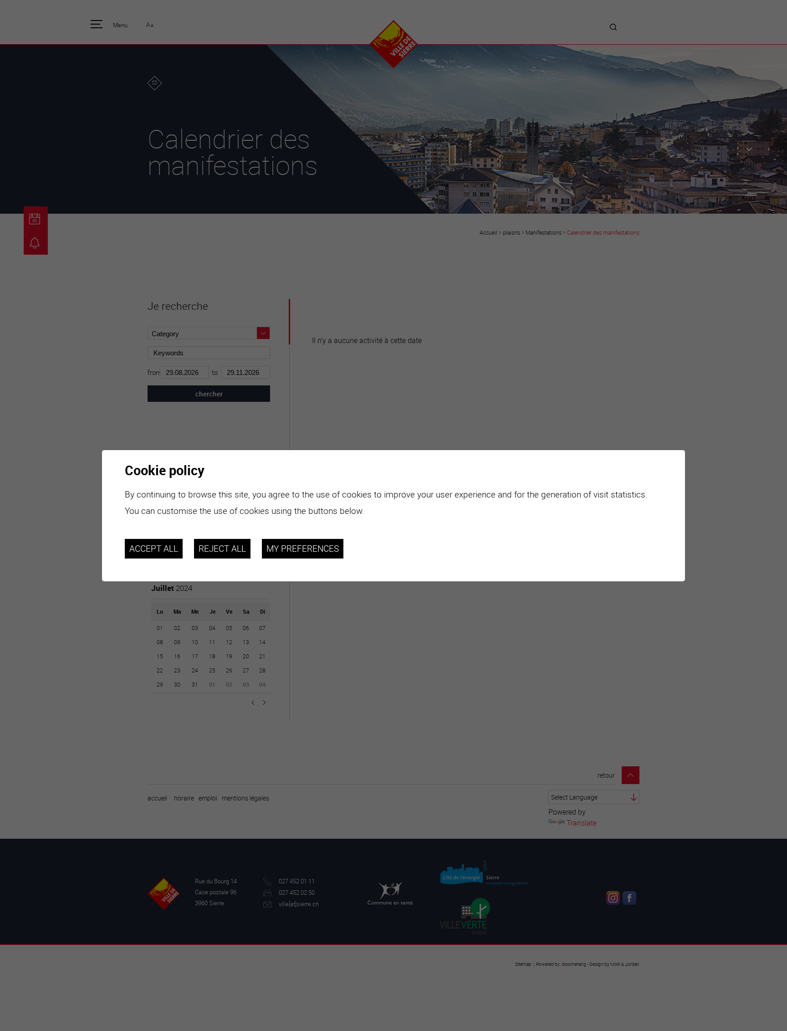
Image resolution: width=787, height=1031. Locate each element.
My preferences (302, 548)
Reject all (222, 548)
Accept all (153, 548)
